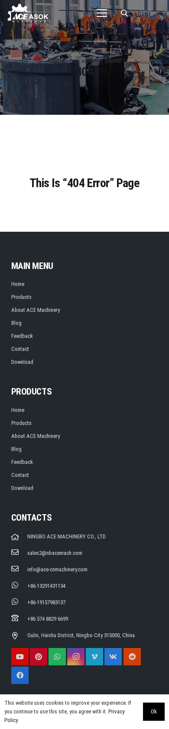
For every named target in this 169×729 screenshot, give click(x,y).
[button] (124, 13)
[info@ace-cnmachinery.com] (19, 570)
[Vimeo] (94, 656)
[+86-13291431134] (19, 586)
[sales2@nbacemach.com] (19, 553)
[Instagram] (75, 656)
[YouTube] (20, 656)
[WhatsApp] (57, 656)
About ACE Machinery (35, 310)
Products (21, 297)
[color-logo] (29, 13)
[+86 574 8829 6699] (19, 619)
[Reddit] (132, 656)
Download (22, 362)
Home (17, 284)
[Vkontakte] (113, 656)
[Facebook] (20, 675)
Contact (20, 349)
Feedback (22, 336)
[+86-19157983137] (19, 602)
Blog (16, 323)
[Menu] (102, 13)
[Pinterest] (38, 656)
